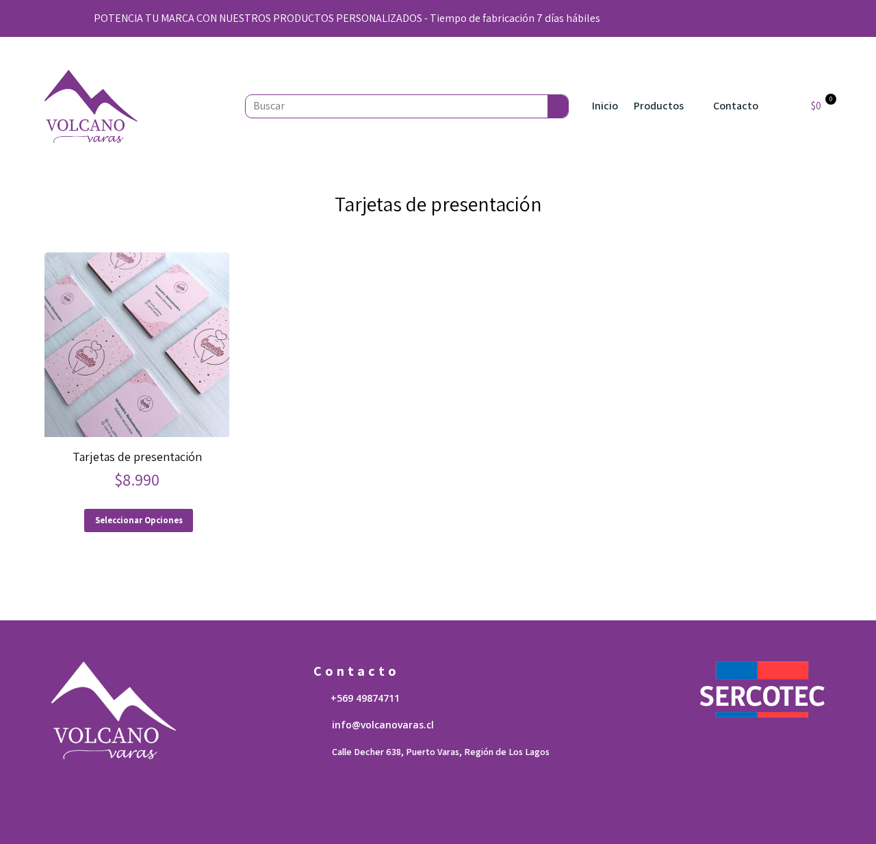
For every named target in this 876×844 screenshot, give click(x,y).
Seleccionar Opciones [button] (139, 520)
